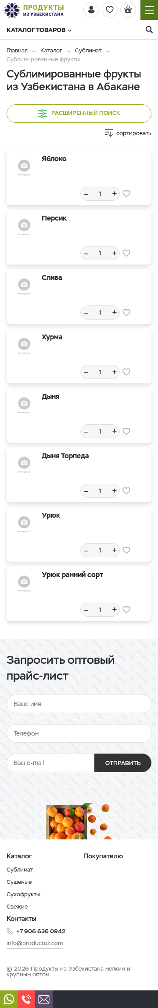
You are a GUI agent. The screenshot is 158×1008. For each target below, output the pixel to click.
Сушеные (19, 882)
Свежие (17, 906)
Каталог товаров (36, 30)
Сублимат (88, 50)
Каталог (51, 50)
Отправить (123, 763)
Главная (17, 50)
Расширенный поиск (85, 113)
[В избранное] (126, 193)
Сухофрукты (23, 894)
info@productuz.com (35, 943)
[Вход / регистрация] (91, 10)
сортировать (133, 133)
